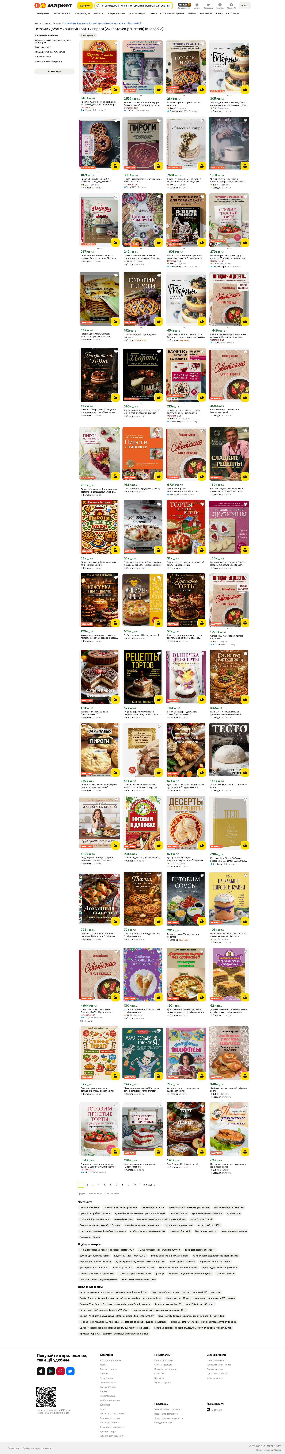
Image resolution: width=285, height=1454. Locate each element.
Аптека (103, 1391)
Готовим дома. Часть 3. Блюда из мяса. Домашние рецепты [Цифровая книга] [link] (142, 563)
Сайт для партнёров (164, 1423)
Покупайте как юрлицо (165, 1369)
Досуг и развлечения (110, 1360)
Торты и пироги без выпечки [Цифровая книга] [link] (94, 713)
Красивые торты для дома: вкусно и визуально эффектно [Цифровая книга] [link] (184, 636)
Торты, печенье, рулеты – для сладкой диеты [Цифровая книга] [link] (185, 563)
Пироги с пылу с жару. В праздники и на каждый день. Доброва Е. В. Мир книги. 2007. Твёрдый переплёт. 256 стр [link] (98, 103)
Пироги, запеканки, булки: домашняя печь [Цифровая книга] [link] (98, 563)
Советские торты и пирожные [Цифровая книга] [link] (224, 411)
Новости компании (216, 1360)
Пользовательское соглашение (38, 1448)
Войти (244, 5)
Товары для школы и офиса (113, 1413)
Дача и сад (105, 1405)
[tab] (42, 13)
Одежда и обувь (108, 1382)
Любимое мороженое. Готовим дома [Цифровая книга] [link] (142, 1010)
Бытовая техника (108, 1369)
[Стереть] (169, 6)
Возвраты (159, 1378)
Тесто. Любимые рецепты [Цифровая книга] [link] (228, 786)
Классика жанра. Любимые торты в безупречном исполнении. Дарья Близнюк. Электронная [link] (184, 180)
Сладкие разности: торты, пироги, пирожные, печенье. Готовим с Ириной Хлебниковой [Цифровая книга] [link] (97, 859)
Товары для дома (108, 1387)
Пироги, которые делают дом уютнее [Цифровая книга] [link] (142, 934)
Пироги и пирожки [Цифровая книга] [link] (142, 488)
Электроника (106, 1378)
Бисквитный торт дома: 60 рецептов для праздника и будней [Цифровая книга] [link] (98, 411)
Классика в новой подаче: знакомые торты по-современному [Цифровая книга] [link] (98, 636)
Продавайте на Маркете (166, 1414)
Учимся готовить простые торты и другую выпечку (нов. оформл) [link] (183, 411)
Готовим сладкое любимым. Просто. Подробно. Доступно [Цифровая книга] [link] (228, 563)
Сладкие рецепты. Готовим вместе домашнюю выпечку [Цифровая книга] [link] (227, 490)
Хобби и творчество (110, 1400)
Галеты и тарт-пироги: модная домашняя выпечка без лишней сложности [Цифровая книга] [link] (225, 713)
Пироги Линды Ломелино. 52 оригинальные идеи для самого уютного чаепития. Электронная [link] (96, 180)
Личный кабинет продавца (167, 1409)
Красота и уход (107, 1396)
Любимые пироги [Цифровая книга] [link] (141, 635)
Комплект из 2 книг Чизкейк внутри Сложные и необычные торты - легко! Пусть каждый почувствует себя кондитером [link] (142, 103)
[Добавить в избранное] (116, 44)
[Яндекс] (277, 1450)
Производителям (215, 1369)
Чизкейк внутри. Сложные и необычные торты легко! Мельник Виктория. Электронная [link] (227, 180)
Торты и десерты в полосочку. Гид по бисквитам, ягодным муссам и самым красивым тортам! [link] (185, 335)
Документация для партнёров (168, 1418)
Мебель (104, 1365)
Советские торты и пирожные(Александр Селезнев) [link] (183, 489)
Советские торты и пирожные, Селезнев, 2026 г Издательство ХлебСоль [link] (96, 1010)
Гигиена (104, 1373)
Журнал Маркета (162, 1382)
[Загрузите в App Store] (41, 1375)
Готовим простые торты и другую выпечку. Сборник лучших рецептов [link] (228, 256)
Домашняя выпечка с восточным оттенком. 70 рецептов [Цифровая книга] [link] (98, 935)
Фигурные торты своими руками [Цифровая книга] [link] (183, 1089)
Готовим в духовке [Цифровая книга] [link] (142, 857)
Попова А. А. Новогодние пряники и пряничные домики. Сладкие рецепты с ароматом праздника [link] (185, 256)
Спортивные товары (110, 1418)
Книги (103, 1409)
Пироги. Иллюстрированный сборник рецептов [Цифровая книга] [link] (99, 786)
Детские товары (108, 1431)
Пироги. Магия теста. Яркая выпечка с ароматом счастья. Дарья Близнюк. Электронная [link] (99, 490)
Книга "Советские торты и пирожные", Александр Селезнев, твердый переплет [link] (229, 335)
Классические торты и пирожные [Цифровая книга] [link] (140, 1165)
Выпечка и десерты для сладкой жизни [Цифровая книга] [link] (182, 713)
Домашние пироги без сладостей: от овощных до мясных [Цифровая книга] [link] (186, 1010)
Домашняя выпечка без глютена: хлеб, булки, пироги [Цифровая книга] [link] (185, 786)
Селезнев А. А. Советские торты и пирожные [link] (226, 637)
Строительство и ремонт (112, 1427)
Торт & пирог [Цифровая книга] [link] (182, 1164)
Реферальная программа (219, 1365)
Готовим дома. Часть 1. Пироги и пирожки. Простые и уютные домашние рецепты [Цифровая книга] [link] (99, 335)
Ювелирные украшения (111, 1436)
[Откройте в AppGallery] (60, 1375)
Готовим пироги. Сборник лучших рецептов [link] (183, 103)
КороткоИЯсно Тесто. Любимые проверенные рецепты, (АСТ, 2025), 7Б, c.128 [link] (227, 859)
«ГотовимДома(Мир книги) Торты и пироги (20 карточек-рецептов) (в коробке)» (102, 23)
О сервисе (159, 1373)
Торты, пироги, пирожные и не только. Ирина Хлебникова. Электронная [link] (142, 411)
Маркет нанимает (215, 1378)
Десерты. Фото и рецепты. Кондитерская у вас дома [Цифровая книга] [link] (185, 859)
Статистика (13, 1448)
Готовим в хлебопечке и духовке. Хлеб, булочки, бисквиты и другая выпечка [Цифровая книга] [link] (140, 786)
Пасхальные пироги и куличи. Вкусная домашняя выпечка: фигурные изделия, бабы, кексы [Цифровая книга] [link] (228, 935)
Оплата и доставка (163, 1365)
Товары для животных (110, 1422)
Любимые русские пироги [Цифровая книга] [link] (228, 1089)
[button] (88, 35)
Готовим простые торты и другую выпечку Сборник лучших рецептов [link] (98, 1165)
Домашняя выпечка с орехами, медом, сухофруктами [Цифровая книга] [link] (228, 1010)
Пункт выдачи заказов (217, 1373)
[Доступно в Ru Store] (70, 1375)
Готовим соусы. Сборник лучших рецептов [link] (183, 935)
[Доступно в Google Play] (51, 1375)
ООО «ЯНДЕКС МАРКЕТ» (269, 1446)
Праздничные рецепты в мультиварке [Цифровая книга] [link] (228, 1165)
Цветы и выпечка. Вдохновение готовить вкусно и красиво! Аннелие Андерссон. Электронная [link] (142, 256)
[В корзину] (115, 89)
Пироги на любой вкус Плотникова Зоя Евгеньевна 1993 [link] (143, 180)
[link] (89, 1207)
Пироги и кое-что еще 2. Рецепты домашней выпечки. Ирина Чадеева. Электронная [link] (98, 256)
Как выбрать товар (163, 1360)
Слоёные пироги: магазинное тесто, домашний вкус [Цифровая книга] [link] (98, 1089)
